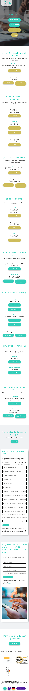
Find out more (20, 688)
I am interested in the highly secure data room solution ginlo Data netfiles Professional (15, 463)
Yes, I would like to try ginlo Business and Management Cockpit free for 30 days (14, 459)
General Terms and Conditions (19, 531)
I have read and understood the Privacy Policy (14, 514)
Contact (14, 643)
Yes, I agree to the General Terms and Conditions (15, 517)
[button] (14, 20)
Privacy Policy (8, 583)
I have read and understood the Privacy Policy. (15, 573)
